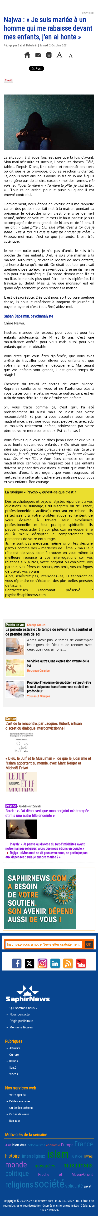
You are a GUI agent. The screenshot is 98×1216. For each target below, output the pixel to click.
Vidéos (13, 1074)
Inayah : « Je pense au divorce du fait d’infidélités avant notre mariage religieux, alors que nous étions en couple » (45, 846)
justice (76, 1156)
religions (19, 1185)
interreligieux (33, 1156)
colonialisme (36, 1145)
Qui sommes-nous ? (23, 1008)
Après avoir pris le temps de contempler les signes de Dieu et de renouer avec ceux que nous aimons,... (60, 644)
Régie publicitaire (21, 1021)
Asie (8, 1145)
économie (53, 1145)
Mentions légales (21, 1027)
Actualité (14, 1048)
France (83, 1144)
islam (58, 1154)
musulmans (78, 1165)
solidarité (74, 1186)
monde (16, 1164)
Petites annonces (19, 1101)
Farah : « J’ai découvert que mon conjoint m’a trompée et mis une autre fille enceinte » (47, 813)
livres (88, 1156)
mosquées (45, 1166)
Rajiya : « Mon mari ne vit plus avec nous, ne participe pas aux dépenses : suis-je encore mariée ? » (46, 855)
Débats (13, 1061)
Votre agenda (17, 1095)
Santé (12, 1067)
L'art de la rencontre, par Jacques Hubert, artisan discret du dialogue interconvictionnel (43, 726)
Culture (14, 1054)
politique (17, 1173)
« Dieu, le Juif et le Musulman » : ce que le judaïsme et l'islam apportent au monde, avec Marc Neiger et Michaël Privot (48, 763)
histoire (12, 1156)
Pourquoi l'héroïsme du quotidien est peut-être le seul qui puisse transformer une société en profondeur (59, 686)
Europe (67, 1145)
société (49, 1183)
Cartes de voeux (19, 1114)
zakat (87, 1186)
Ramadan (14, 1120)
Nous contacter (19, 1014)
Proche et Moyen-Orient (65, 1174)
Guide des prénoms (21, 1108)
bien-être (19, 1145)
